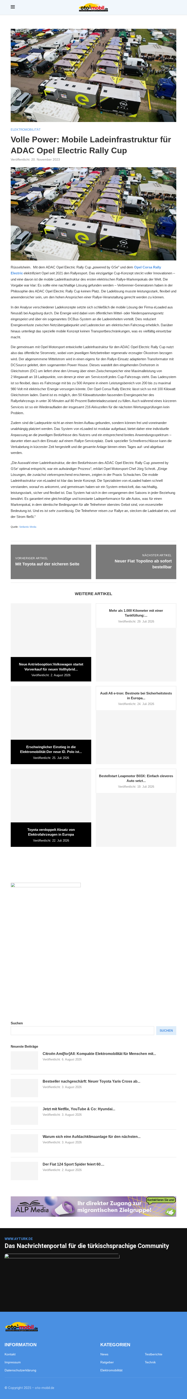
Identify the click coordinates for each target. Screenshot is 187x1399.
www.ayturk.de (19, 1239)
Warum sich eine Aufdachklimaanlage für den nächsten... (91, 1137)
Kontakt (10, 1354)
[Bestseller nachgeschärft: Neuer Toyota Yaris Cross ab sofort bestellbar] (24, 1088)
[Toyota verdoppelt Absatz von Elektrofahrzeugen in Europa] (51, 795)
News (104, 1354)
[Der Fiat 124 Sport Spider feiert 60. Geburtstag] (24, 1171)
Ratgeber (107, 1362)
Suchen (17, 1023)
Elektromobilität (111, 1370)
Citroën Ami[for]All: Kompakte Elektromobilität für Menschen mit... (99, 1054)
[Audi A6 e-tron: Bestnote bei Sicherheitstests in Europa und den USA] (136, 737)
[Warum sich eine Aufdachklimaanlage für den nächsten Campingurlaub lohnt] (24, 1143)
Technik (150, 1362)
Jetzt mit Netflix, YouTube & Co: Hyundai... (79, 1109)
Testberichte (153, 1354)
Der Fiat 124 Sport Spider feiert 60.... (73, 1164)
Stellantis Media (27, 526)
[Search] (174, 7)
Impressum (13, 1362)
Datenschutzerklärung (20, 1370)
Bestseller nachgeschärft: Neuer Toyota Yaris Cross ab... (91, 1081)
